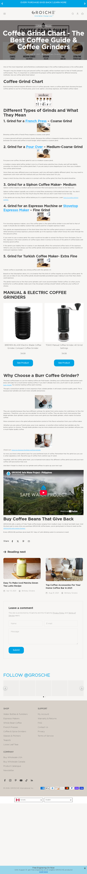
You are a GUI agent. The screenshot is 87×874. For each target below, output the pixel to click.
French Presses (10, 727)
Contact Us (43, 727)
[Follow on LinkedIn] (31, 780)
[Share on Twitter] (18, 541)
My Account (43, 714)
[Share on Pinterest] (23, 541)
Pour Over (34, 147)
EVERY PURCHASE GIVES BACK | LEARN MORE (43, 3)
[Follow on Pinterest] (15, 780)
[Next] (85, 4)
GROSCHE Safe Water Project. (14, 528)
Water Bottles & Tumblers (15, 714)
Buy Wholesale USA (12, 757)
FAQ (40, 723)
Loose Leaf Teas (10, 745)
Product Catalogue (12, 766)
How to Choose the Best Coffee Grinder (26, 450)
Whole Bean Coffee (12, 723)
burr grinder (7, 385)
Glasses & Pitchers (12, 736)
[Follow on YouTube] (21, 780)
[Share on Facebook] (12, 541)
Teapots (7, 740)
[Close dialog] (85, 868)
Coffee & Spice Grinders (14, 732)
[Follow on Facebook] (4, 780)
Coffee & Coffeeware (43, 26)
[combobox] (28, 800)
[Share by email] (29, 541)
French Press (35, 121)
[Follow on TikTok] (26, 780)
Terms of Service (46, 736)
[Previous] (2, 4)
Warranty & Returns (47, 719)
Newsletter (8, 771)
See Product (23, 363)
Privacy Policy (58, 613)
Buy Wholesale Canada (14, 762)
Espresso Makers (11, 719)
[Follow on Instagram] (10, 780)
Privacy (41, 732)
